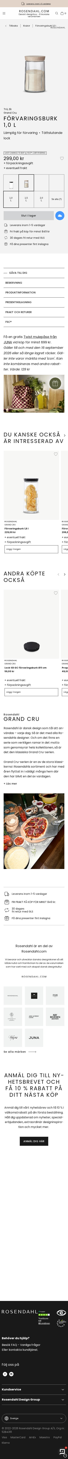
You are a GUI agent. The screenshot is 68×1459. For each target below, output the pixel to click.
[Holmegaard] (55, 995)
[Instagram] (11, 1374)
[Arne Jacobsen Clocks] (34, 1017)
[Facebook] (5, 1374)
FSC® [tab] (8, 322)
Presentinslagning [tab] (18, 302)
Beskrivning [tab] (13, 283)
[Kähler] (34, 995)
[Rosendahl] (13, 995)
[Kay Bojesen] (55, 1017)
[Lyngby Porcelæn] (13, 1017)
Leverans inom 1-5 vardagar (38, 4)
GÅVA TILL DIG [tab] (18, 273)
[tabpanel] (34, 375)
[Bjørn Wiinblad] (13, 1038)
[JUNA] (34, 1038)
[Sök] (57, 13)
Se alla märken (15, 1052)
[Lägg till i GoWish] (59, 215)
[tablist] (34, 297)
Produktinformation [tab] (20, 292)
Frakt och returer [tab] (18, 312)
